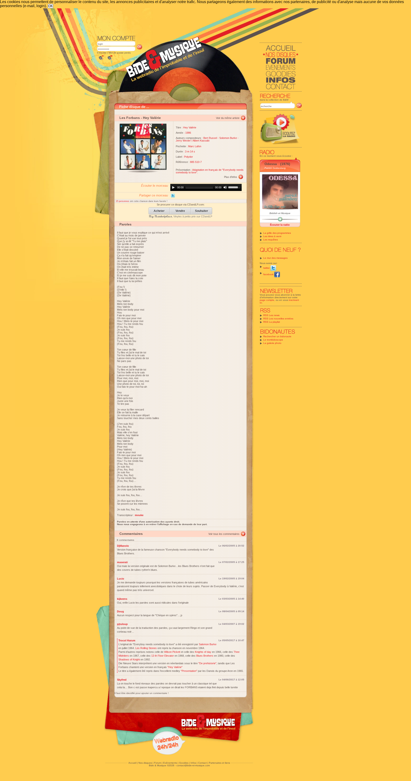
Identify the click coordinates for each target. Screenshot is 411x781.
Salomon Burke (207, 644)
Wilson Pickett (172, 651)
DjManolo (123, 545)
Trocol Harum (126, 640)
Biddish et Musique (279, 213)
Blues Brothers (204, 655)
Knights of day (203, 651)
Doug (120, 611)
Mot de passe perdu (120, 52)
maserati (122, 562)
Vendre (180, 211)
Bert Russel (210, 138)
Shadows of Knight (129, 659)
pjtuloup (122, 624)
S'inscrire (102, 52)
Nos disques (145, 762)
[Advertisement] (199, 21)
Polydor (188, 156)
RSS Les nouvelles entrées (278, 318)
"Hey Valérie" (174, 667)
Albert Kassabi (201, 140)
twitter (266, 268)
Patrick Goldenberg (275, 168)
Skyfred (122, 679)
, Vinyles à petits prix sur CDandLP (180, 216)
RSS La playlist (271, 322)
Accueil (132, 762)
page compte (267, 300)
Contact (202, 762)
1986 (188, 132)
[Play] (173, 187)
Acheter (159, 211)
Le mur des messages (275, 258)
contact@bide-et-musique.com (193, 765)
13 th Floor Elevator (162, 655)
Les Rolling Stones (146, 648)
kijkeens (122, 598)
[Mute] (225, 187)
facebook (268, 274)
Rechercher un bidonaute (277, 336)
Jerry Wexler (183, 140)
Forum (157, 762)
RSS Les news (271, 315)
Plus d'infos (230, 177)
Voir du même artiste (228, 118)
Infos (193, 762)
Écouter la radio (280, 224)
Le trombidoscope (273, 339)
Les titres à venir (272, 236)
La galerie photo (272, 343)
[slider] (235, 187)
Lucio (120, 578)
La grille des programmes (277, 233)
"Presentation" (189, 670)
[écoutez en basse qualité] (101, 60)
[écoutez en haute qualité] (110, 60)
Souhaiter (201, 211)
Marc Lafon (194, 146)
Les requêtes (270, 239)
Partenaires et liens (219, 762)
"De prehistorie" (207, 663)
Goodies (183, 762)
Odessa (270, 164)
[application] (206, 187)
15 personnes (123, 201)
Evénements (170, 762)
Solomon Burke (228, 138)
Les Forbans (129, 118)
